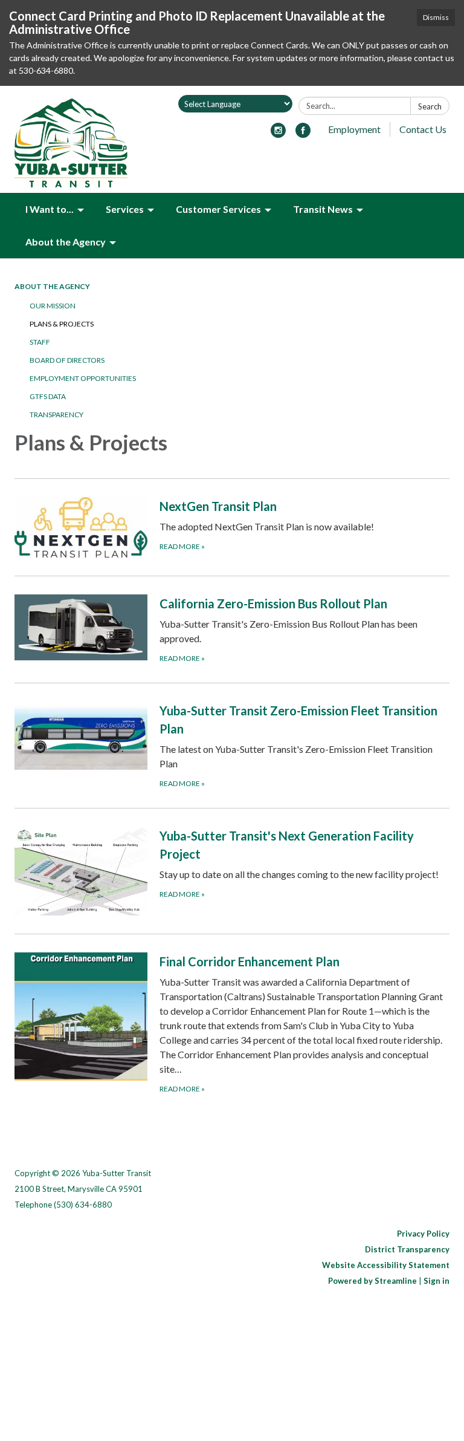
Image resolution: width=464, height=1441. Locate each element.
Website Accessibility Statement (386, 1265)
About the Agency (52, 286)
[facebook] (303, 134)
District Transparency (407, 1249)
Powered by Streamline (372, 1281)
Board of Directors (67, 360)
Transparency (56, 414)
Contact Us (422, 129)
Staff (40, 341)
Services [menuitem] (125, 209)
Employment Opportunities (83, 378)
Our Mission (53, 305)
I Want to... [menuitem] (49, 209)
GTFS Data (48, 396)
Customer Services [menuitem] (218, 209)
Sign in (437, 1281)
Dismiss (436, 17)
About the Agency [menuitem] (65, 241)
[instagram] (278, 134)
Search (430, 106)
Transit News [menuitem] (323, 209)
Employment (354, 129)
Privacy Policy (423, 1233)
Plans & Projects (62, 323)
